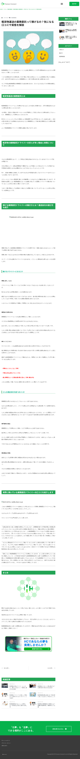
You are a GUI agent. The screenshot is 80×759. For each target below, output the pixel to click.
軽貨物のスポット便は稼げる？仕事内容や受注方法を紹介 (46, 686)
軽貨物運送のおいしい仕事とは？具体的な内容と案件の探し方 (18, 705)
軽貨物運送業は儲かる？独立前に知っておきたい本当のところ (46, 695)
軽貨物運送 (62, 56)
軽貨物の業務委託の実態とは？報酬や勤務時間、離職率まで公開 (46, 705)
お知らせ (61, 49)
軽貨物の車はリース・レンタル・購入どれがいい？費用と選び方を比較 (18, 687)
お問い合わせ (4, 745)
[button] (62, 4)
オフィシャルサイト (6, 740)
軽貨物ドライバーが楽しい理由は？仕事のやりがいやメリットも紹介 (18, 696)
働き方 (61, 53)
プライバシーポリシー (6, 743)
